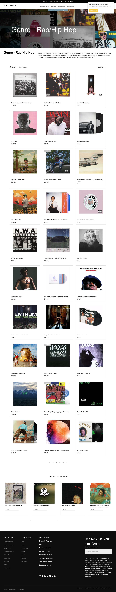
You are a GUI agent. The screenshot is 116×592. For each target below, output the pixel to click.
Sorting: (100, 67)
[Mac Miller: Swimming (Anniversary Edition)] (58, 278)
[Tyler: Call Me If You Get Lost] (25, 432)
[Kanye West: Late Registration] (58, 317)
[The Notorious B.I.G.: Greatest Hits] (91, 278)
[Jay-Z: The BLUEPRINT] (91, 355)
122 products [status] (23, 67)
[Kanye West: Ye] (25, 394)
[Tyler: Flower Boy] (25, 202)
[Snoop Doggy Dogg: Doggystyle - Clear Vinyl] (58, 394)
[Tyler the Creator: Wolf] (25, 161)
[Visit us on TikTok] (50, 576)
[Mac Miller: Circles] (91, 240)
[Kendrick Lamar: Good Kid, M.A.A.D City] (58, 240)
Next (58, 516)
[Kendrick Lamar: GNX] (91, 123)
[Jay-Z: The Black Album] (58, 355)
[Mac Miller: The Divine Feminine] (91, 202)
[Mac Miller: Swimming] (91, 85)
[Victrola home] (10, 5)
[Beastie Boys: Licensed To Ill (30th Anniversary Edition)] (91, 161)
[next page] (66, 462)
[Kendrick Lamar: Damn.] (58, 123)
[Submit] (110, 551)
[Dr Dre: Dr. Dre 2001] (91, 394)
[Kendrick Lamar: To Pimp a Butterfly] (25, 85)
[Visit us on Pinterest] (55, 576)
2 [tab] (72, 520)
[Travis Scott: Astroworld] (25, 355)
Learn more (93, 10)
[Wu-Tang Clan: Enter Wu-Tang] (58, 85)
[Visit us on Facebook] (42, 576)
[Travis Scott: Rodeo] (25, 278)
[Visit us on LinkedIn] (45, 576)
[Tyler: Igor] (25, 123)
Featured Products (47, 1)
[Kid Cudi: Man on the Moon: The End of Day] (58, 432)
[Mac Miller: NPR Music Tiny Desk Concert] (58, 202)
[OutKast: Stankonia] (91, 317)
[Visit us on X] (52, 576)
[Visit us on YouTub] (47, 576)
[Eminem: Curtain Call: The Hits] (25, 317)
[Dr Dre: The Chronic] (91, 432)
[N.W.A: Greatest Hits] (25, 240)
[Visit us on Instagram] (40, 576)
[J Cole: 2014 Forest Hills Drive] (58, 161)
